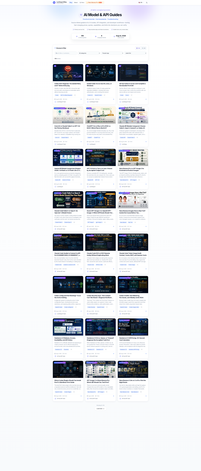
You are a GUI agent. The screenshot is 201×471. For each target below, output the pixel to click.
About (75, 2)
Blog (71, 2)
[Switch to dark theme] (146, 2)
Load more (99, 408)
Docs (82, 2)
